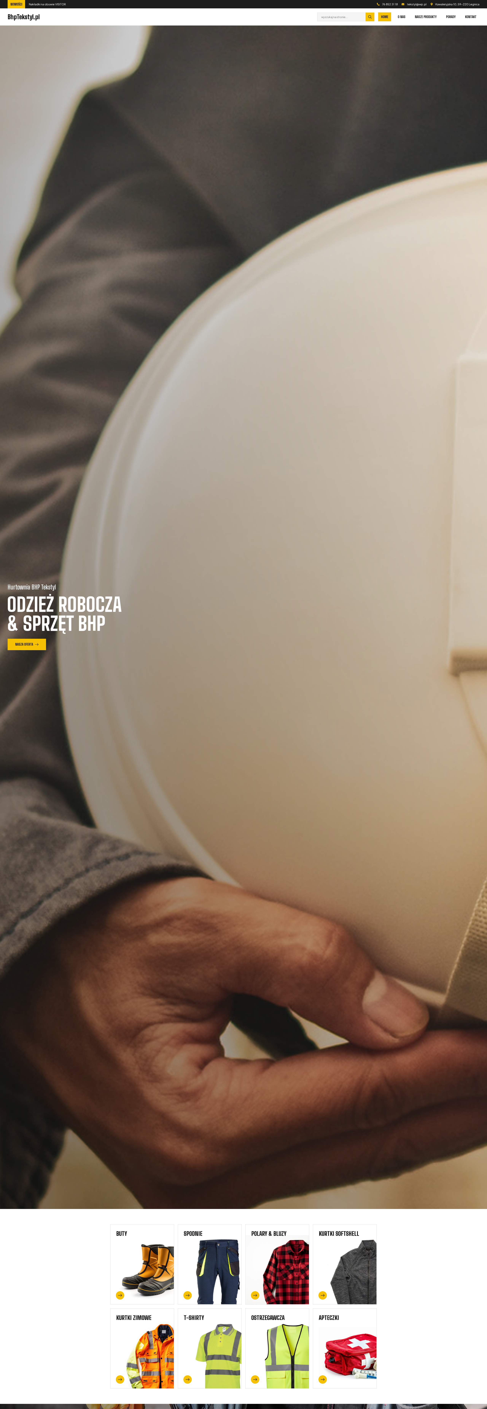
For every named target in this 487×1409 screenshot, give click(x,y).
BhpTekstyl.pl (24, 17)
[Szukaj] (370, 17)
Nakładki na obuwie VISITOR (59, 4)
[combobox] (341, 17)
